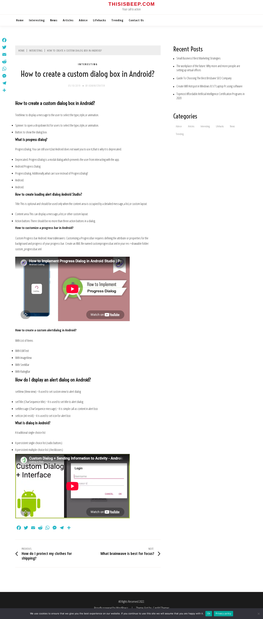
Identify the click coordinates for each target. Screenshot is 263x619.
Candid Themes (161, 608)
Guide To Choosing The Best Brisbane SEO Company (204, 78)
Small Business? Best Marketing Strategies (198, 58)
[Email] (4, 54)
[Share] (4, 90)
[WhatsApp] (4, 68)
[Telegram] (4, 83)
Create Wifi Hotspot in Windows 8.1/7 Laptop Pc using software (209, 86)
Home (20, 20)
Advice (83, 20)
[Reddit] (4, 61)
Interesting (37, 20)
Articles (68, 20)
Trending (117, 20)
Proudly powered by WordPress (111, 608)
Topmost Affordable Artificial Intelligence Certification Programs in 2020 (210, 96)
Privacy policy (223, 613)
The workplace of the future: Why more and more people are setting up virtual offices (208, 68)
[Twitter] (4, 47)
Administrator (97, 85)
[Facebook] (4, 40)
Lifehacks (99, 20)
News (53, 20)
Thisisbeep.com (131, 4)
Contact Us (136, 20)
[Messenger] (4, 75)
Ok (208, 613)
